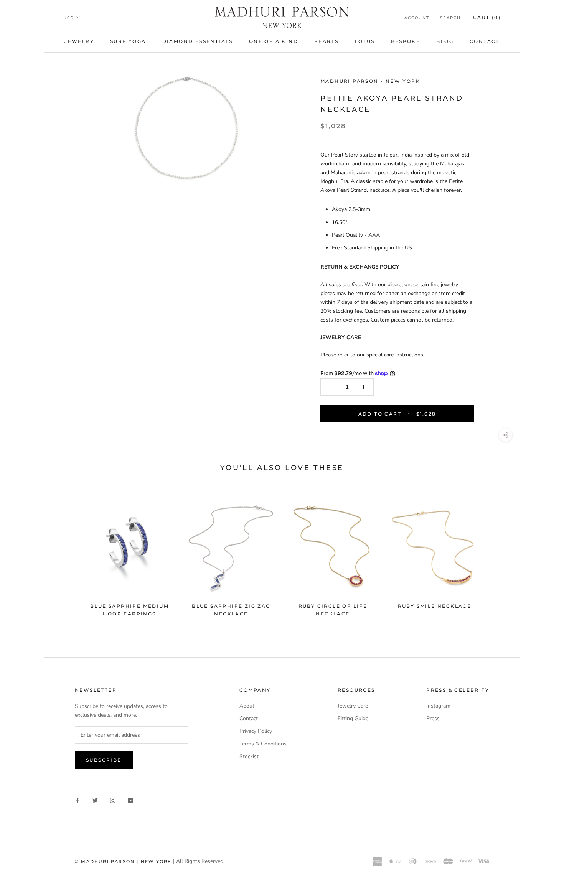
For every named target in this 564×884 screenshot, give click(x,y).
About (246, 705)
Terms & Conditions (263, 743)
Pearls (326, 41)
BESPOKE (406, 41)
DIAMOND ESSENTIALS (197, 41)
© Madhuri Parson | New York (123, 861)
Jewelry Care (353, 705)
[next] (496, 555)
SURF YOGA (128, 41)
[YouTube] (130, 799)
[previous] (68, 555)
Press (433, 718)
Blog (445, 41)
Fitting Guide (353, 718)
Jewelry (79, 41)
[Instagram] (112, 799)
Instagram (438, 705)
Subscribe (104, 760)
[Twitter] (95, 799)
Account (416, 17)
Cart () (487, 17)
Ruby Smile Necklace (435, 606)
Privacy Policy (255, 731)
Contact (485, 41)
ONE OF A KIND (273, 41)
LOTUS (365, 41)
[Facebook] (77, 799)
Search (450, 17)
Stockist (249, 756)
